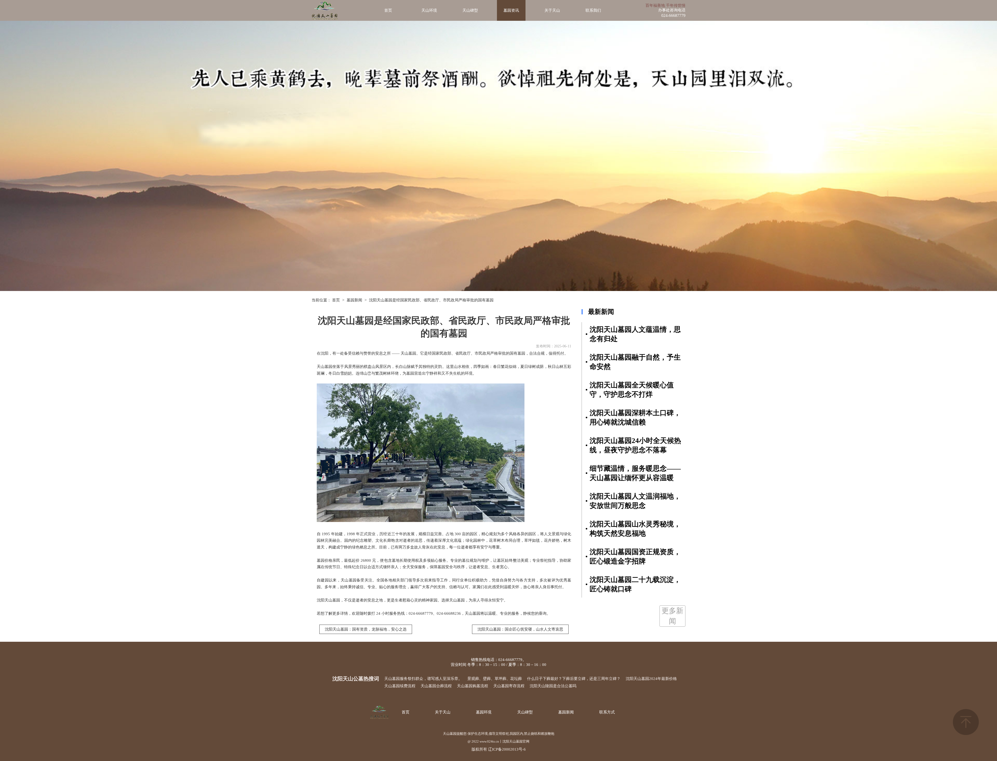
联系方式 (607, 712)
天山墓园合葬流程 (436, 686)
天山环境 (429, 10)
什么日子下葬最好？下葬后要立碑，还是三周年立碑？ (574, 679)
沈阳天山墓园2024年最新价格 (651, 679)
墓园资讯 (511, 10)
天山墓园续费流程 (399, 686)
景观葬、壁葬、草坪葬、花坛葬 (494, 679)
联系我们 (593, 10)
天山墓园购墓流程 (472, 686)
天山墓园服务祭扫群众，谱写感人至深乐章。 (423, 679)
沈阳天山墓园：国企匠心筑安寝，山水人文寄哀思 (520, 629)
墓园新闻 (354, 300)
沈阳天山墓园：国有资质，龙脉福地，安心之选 (366, 629)
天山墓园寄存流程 (508, 686)
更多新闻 (672, 616)
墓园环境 (483, 712)
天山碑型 (470, 10)
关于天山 (552, 10)
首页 (388, 10)
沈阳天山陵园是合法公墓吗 (553, 686)
